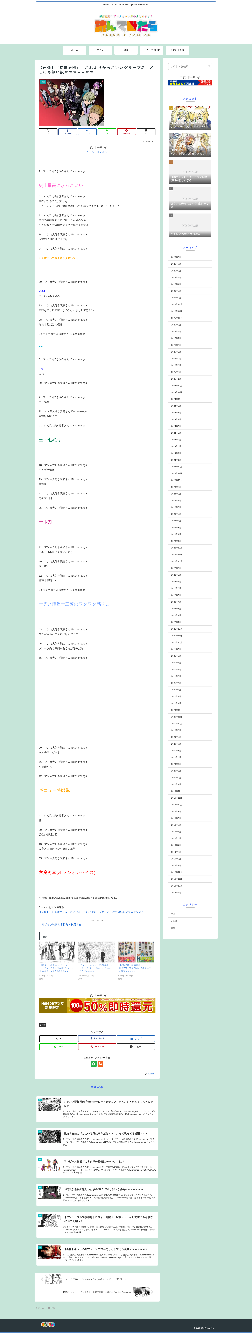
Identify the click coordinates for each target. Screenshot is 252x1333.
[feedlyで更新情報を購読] (94, 1064)
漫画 (44, 1025)
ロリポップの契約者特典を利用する (60, 924)
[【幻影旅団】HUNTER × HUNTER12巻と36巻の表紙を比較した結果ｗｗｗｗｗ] (136, 952)
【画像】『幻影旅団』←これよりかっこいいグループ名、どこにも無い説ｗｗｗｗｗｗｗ (91, 912)
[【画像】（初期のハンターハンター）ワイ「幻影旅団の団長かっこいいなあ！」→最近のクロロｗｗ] (57, 952)
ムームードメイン (96, 152)
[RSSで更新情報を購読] (100, 1064)
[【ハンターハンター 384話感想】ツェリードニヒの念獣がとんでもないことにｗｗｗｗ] (96, 952)
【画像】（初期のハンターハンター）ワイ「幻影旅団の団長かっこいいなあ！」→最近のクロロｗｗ (56, 968)
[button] (146, 131)
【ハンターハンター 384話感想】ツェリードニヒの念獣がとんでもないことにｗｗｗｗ (96, 968)
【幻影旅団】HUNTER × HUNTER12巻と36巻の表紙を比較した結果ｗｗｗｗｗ (136, 968)
